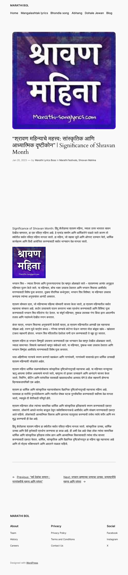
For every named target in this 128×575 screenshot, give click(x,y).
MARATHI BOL (19, 5)
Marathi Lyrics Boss (45, 160)
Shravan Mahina (87, 160)
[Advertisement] (64, 192)
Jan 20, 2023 (19, 160)
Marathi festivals (68, 160)
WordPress (32, 562)
